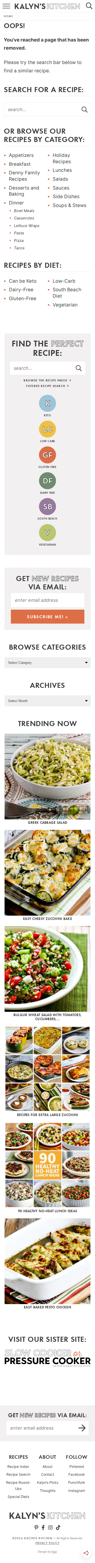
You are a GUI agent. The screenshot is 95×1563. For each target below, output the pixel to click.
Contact (47, 1474)
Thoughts (47, 1490)
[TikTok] (58, 1527)
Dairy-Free (21, 290)
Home (8, 16)
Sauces (61, 188)
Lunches (62, 170)
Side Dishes (66, 196)
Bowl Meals (24, 210)
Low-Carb (64, 281)
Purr (54, 1551)
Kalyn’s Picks (47, 1482)
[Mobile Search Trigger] (91, 6)
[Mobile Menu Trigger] (4, 6)
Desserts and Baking (24, 191)
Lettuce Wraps (27, 225)
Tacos (19, 247)
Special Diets (18, 1496)
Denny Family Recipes (24, 176)
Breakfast (20, 164)
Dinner (16, 203)
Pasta (19, 233)
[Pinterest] (36, 1527)
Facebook (76, 1474)
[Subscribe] (82, 1428)
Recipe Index (18, 1466)
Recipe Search (18, 1474)
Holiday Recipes (62, 158)
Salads (60, 179)
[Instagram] (50, 1527)
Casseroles (24, 218)
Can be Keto (22, 281)
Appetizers (21, 155)
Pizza (19, 240)
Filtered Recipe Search (46, 386)
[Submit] (85, 109)
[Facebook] (43, 1527)
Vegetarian (65, 305)
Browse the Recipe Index (46, 380)
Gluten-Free (22, 298)
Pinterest (76, 1466)
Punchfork (76, 1482)
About (47, 1466)
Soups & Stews (69, 205)
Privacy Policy (47, 1543)
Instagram (76, 1490)
